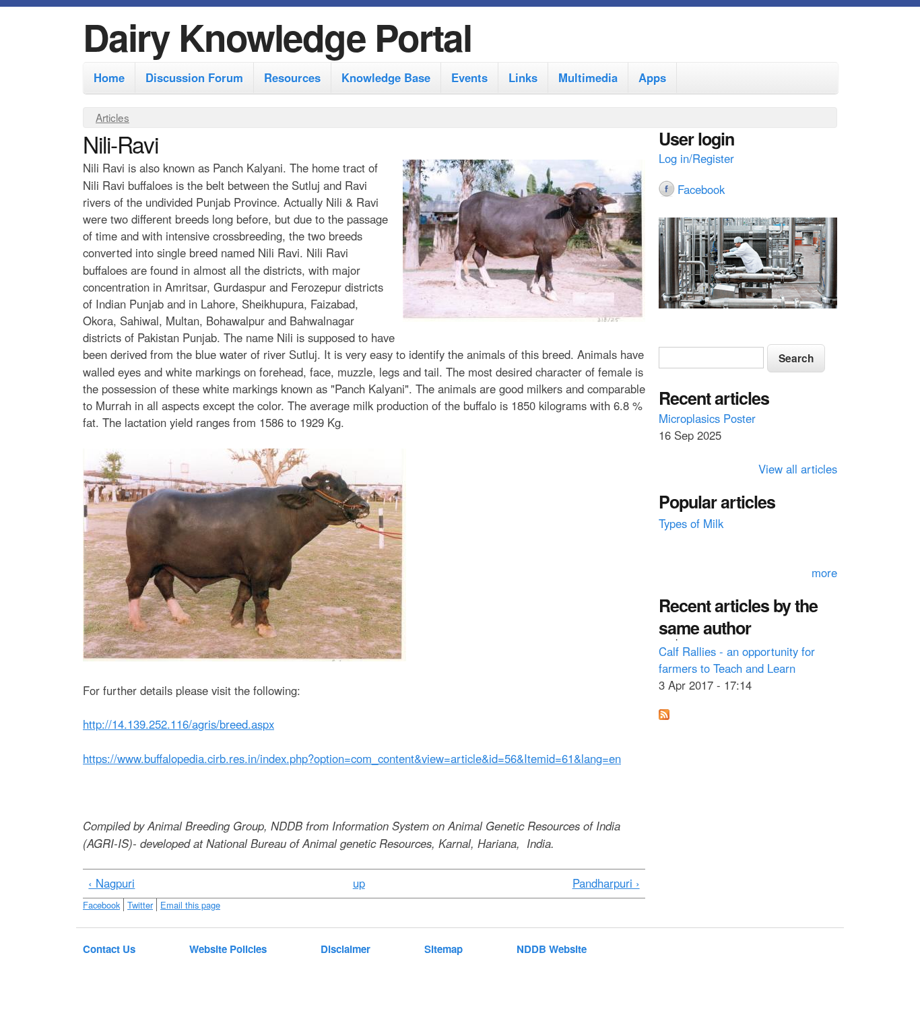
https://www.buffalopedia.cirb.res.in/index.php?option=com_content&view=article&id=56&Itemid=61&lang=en (352, 758)
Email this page (190, 904)
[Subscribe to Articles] (664, 715)
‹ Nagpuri (111, 883)
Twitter (140, 904)
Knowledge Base (385, 77)
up (359, 883)
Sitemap (443, 949)
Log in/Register (696, 158)
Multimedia (588, 77)
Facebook (101, 904)
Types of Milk (691, 521)
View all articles (797, 469)
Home (109, 77)
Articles (112, 117)
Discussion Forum (194, 77)
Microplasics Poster (707, 417)
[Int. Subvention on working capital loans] (748, 265)
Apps (652, 77)
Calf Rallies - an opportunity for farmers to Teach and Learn (737, 655)
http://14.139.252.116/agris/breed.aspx (178, 724)
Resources (292, 77)
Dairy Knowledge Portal (277, 36)
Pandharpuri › (606, 883)
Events (469, 77)
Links (522, 77)
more (824, 572)
